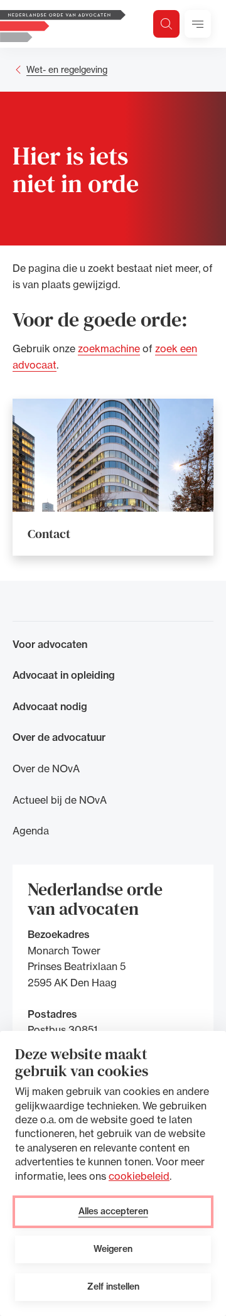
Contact (49, 533)
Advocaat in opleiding (64, 675)
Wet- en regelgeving (66, 69)
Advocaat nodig (50, 706)
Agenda (31, 830)
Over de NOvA (46, 768)
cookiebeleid (139, 1176)
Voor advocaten (50, 644)
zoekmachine (109, 348)
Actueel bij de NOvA (60, 800)
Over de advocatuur (59, 737)
